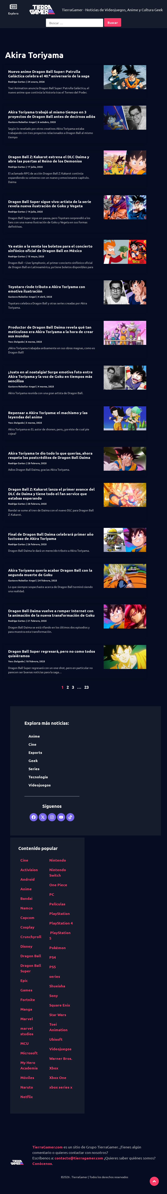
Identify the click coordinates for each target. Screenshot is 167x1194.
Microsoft (29, 1052)
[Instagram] (52, 817)
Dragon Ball (30, 955)
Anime (34, 736)
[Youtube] (61, 817)
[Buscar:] (74, 23)
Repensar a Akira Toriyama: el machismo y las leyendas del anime (48, 414)
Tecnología (38, 776)
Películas (57, 903)
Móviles (27, 1077)
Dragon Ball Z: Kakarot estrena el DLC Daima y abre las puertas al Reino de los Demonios (48, 158)
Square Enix (59, 1005)
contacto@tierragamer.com (79, 1158)
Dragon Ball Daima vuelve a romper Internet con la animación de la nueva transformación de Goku (51, 612)
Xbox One (57, 1077)
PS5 (52, 966)
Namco (26, 908)
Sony (53, 995)
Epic (24, 980)
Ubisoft (56, 1039)
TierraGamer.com (47, 1147)
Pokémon (57, 947)
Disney (26, 946)
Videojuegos (40, 785)
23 (86, 687)
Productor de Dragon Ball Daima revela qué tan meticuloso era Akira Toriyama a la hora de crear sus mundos (50, 331)
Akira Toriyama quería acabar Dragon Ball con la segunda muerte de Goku (50, 572)
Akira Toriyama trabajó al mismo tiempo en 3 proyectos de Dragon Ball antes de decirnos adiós (51, 114)
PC (51, 894)
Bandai (26, 898)
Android (27, 879)
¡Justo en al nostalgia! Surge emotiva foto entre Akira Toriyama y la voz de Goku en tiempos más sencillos (50, 376)
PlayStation (59, 913)
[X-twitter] (43, 817)
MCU (24, 1043)
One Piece (58, 884)
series (54, 976)
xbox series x (60, 1087)
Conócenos (42, 1163)
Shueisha (57, 985)
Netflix (26, 1096)
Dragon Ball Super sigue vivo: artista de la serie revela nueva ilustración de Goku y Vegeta (49, 203)
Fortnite (27, 999)
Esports (35, 752)
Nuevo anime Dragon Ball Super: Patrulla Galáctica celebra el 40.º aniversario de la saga (48, 73)
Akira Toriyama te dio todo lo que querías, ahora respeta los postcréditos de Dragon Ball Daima (50, 455)
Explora (13, 13)
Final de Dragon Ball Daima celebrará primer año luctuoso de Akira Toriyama (50, 536)
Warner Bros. (60, 1058)
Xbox (53, 1068)
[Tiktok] (70, 817)
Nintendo (57, 860)
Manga (26, 1009)
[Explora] (13, 6)
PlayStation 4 (61, 923)
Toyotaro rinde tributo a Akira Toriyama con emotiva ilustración (46, 288)
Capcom (27, 917)
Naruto (26, 1087)
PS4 (52, 957)
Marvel (26, 1018)
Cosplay (27, 927)
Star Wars (57, 1014)
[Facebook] (34, 817)
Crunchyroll (30, 936)
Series (34, 768)
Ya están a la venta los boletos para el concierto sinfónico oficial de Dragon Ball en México (50, 248)
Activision (29, 869)
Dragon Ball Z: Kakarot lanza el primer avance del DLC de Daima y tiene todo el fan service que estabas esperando (51, 493)
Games (26, 990)
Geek (33, 760)
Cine (32, 744)
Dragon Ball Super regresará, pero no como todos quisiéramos (51, 653)
